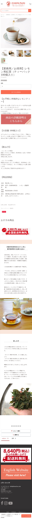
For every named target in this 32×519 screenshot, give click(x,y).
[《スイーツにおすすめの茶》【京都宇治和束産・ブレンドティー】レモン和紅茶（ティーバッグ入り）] (16, 124)
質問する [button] (17, 435)
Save (5, 211)
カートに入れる (16, 92)
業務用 (11, 208)
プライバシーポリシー (6, 492)
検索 (7, 512)
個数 (2, 83)
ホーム (2, 14)
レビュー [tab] (4, 438)
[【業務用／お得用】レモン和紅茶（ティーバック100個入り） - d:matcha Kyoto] (4, 53)
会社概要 (3, 489)
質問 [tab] (13, 438)
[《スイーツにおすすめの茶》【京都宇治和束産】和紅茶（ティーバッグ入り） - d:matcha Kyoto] (19, 53)
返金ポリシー (22, 512)
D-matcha (3, 77)
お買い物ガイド (5, 488)
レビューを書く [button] (16, 431)
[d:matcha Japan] (16, 4)
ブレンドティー (5, 208)
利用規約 (13, 512)
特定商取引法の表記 (6, 491)
